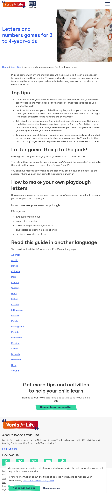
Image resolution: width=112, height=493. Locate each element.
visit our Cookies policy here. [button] (38, 480)
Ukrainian (16, 359)
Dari (13, 276)
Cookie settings (51, 488)
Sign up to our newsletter (56, 407)
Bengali (15, 265)
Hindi (14, 293)
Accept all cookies (24, 488)
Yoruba (15, 370)
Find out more (9, 448)
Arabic (14, 260)
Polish (14, 321)
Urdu (13, 365)
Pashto (15, 315)
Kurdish (15, 304)
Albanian (15, 254)
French (15, 282)
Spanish (15, 354)
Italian (14, 298)
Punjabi (15, 332)
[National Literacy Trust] (32, 4)
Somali (15, 348)
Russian (15, 343)
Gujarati (15, 287)
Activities (16, 67)
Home (5, 67)
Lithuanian (17, 309)
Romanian (16, 337)
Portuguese (17, 326)
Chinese (15, 271)
